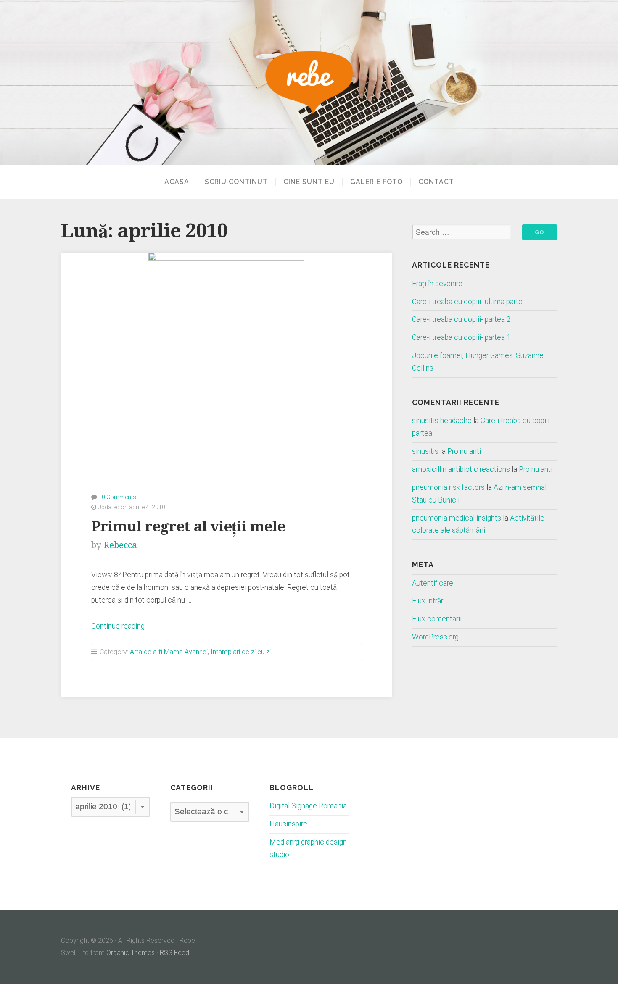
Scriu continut (236, 182)
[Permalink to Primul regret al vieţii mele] (226, 358)
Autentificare (432, 583)
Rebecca (120, 545)
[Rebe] (309, 82)
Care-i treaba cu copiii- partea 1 (461, 337)
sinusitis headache (442, 420)
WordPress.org (435, 637)
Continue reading (118, 626)
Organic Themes (130, 953)
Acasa (176, 182)
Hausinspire (288, 824)
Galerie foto (376, 182)
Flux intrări (428, 601)
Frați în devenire (437, 283)
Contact (436, 182)
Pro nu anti (464, 451)
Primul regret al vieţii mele (188, 526)
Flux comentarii (437, 619)
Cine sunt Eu (309, 182)
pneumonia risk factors (448, 487)
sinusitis (425, 451)
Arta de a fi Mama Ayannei (169, 652)
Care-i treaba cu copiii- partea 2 (461, 319)
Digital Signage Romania (308, 806)
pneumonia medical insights (456, 518)
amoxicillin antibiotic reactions (461, 469)
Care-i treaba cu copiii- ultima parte (467, 301)
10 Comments (117, 497)
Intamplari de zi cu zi (241, 652)
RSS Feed (174, 953)
